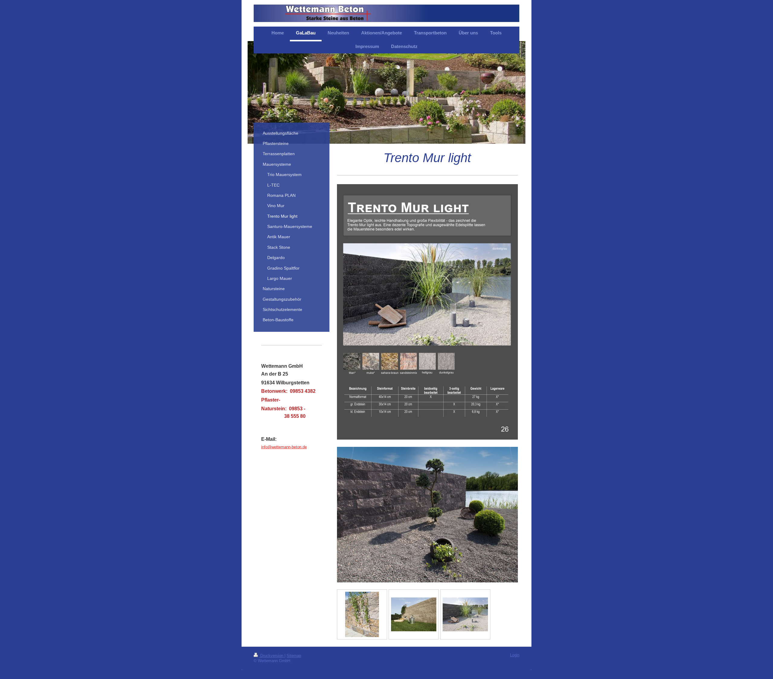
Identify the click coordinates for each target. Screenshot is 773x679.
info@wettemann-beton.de (284, 447)
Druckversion (271, 656)
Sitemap (294, 656)
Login (514, 655)
